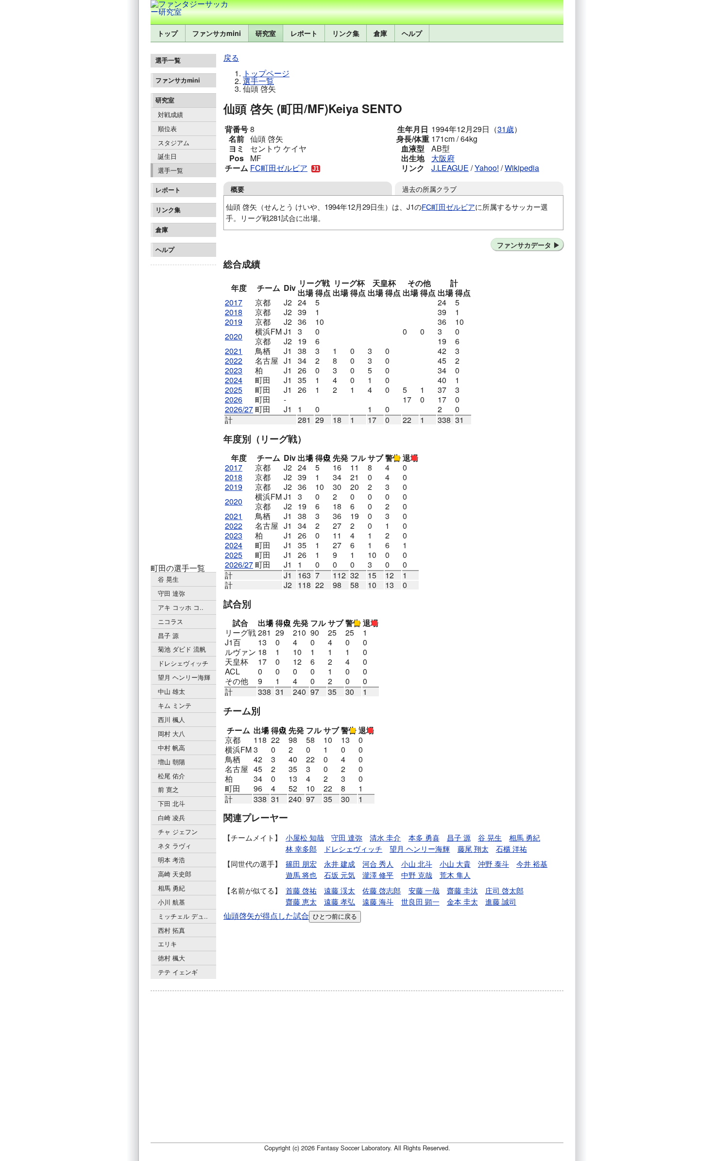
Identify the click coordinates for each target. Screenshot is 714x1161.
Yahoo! (487, 167)
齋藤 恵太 (301, 901)
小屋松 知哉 (305, 837)
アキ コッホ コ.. (181, 607)
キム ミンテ (174, 705)
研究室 (265, 33)
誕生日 (167, 156)
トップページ (266, 73)
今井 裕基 (531, 863)
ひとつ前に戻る (335, 916)
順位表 (167, 128)
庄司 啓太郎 (504, 890)
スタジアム (173, 142)
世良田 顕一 (420, 901)
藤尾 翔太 (473, 848)
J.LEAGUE (450, 167)
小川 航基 (171, 902)
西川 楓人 (171, 719)
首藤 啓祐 (301, 890)
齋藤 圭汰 (462, 890)
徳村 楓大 (171, 957)
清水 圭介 (385, 837)
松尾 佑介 (171, 775)
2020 (233, 336)
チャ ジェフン (178, 831)
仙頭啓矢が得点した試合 (266, 915)
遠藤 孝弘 (339, 901)
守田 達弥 (171, 593)
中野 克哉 (416, 875)
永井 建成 (339, 863)
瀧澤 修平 (377, 875)
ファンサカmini (216, 33)
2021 (233, 350)
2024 (233, 380)
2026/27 (239, 409)
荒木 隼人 (455, 875)
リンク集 (345, 33)
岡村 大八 (171, 733)
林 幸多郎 (301, 848)
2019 (233, 321)
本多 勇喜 (424, 837)
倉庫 (380, 33)
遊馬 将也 (301, 875)
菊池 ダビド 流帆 (182, 649)
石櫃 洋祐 (511, 848)
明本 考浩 (171, 859)
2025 (233, 389)
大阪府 (443, 158)
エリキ (167, 943)
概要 (237, 189)
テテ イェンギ (178, 971)
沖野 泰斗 (493, 863)
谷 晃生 (168, 579)
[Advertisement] (183, 414)
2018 (233, 312)
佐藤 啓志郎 (381, 890)
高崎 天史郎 (174, 873)
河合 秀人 (377, 863)
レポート (304, 33)
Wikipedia (522, 167)
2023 (233, 370)
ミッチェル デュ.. (183, 916)
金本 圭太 (462, 901)
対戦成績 (170, 114)
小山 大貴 (455, 863)
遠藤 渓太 (339, 890)
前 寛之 (168, 789)
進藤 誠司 (500, 901)
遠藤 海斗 (377, 901)
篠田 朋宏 (301, 863)
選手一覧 (170, 170)
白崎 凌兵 (171, 817)
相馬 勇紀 (171, 887)
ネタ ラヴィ (174, 845)
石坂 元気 (339, 875)
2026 (233, 399)
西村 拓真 (171, 930)
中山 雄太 (171, 691)
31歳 (505, 129)
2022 (233, 360)
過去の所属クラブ (429, 189)
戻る (231, 57)
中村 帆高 (171, 747)
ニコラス (170, 621)
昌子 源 (168, 635)
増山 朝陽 (171, 761)
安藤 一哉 (424, 890)
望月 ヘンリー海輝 (184, 677)
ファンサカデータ (524, 245)
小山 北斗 (416, 863)
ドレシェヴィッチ (183, 663)
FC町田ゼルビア (278, 167)
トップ (167, 33)
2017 (233, 302)
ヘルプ (412, 33)
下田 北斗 (171, 803)
